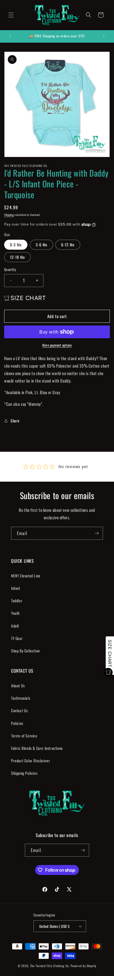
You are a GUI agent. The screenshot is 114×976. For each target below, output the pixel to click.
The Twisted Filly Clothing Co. (50, 966)
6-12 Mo (67, 244)
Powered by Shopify (83, 966)
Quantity (10, 269)
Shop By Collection (25, 651)
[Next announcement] (104, 36)
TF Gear (17, 638)
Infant (15, 588)
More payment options (57, 345)
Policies (17, 723)
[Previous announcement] (10, 36)
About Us (18, 685)
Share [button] (15, 421)
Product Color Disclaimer (30, 760)
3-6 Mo (41, 244)
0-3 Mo (16, 244)
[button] (11, 15)
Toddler (16, 600)
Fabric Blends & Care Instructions (37, 748)
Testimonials (20, 698)
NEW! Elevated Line (25, 576)
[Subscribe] (96, 533)
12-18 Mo (17, 257)
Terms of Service (24, 736)
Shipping (9, 215)
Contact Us (19, 710)
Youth (15, 613)
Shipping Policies (24, 773)
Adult (15, 626)
